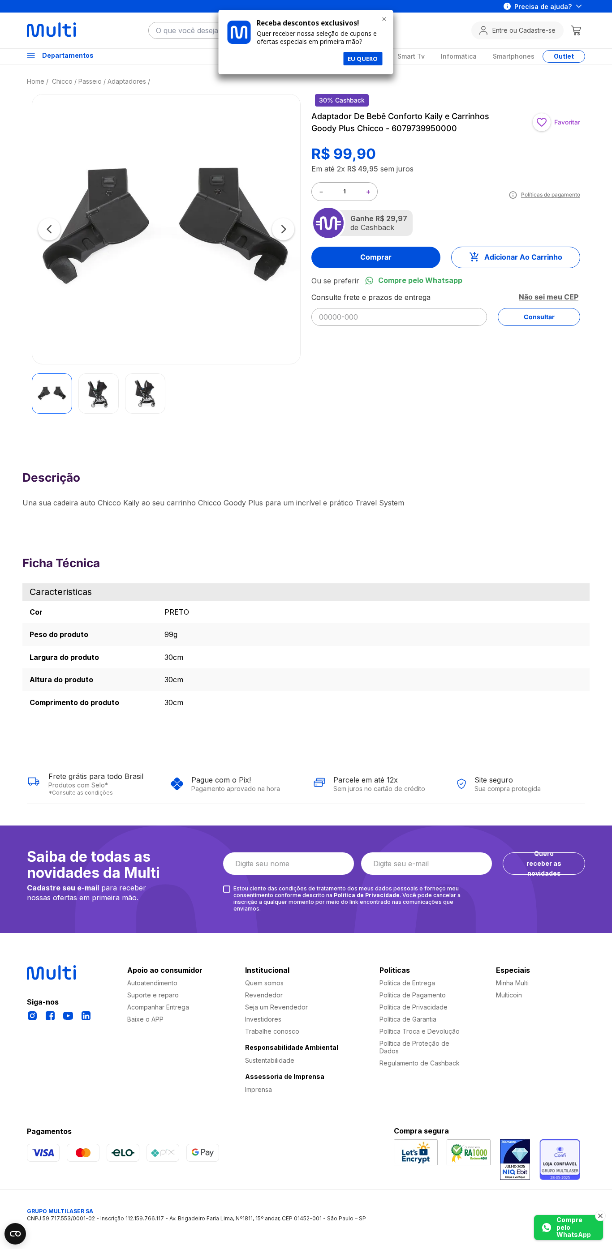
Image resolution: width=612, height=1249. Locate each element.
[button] (166, 229)
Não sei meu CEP (548, 296)
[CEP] (399, 309)
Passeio (90, 81)
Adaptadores (127, 81)
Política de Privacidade (367, 895)
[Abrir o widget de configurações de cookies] (15, 1234)
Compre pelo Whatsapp (420, 280)
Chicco (62, 81)
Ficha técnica (353, 512)
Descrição (259, 512)
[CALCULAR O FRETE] (539, 317)
